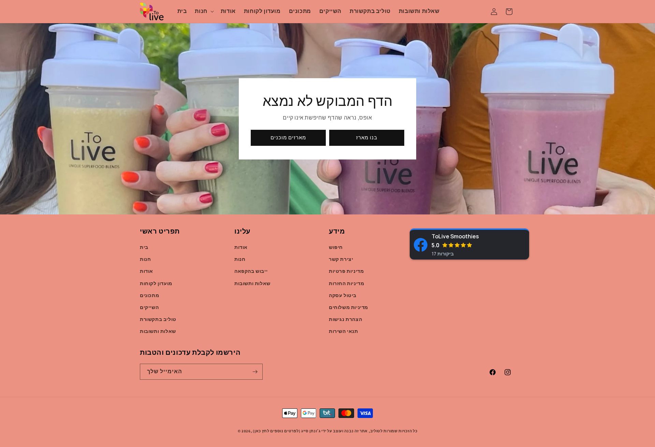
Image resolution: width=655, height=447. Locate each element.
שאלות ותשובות (158, 331)
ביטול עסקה (342, 295)
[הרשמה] (254, 372)
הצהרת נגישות (345, 319)
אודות (146, 271)
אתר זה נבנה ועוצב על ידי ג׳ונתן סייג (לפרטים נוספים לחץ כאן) (310, 431)
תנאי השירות (343, 331)
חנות (145, 259)
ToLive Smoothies (455, 236)
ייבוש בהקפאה (250, 271)
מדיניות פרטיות (346, 271)
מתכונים (149, 295)
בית (144, 247)
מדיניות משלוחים (348, 307)
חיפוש (336, 247)
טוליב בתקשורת (158, 319)
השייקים (149, 307)
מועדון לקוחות (156, 283)
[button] (203, 11)
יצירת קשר (341, 259)
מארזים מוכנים (288, 137)
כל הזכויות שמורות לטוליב (394, 431)
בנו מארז (366, 137)
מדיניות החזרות (346, 283)
